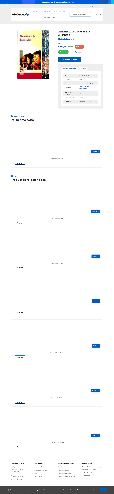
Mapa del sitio (86, 479)
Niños (55, 11)
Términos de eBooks (64, 473)
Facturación (85, 6)
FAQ (35, 473)
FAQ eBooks (38, 477)
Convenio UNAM (87, 472)
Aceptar (103, 490)
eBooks (62, 11)
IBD (54, 18)
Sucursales (76, 6)
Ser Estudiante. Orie (57, 308)
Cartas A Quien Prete (57, 353)
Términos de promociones (66, 477)
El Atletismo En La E (57, 263)
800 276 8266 (17, 479)
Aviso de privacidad (40, 470)
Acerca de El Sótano (40, 467)
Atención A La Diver (57, 158)
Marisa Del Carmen (66, 39)
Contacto (100, 6)
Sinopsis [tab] (83, 68)
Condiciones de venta (65, 467)
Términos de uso (63, 470)
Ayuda (93, 6)
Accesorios (46, 18)
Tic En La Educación (57, 397)
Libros (35, 11)
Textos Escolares (45, 11)
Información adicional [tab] (69, 68)
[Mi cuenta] (101, 14)
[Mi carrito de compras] (97, 14)
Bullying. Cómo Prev (57, 218)
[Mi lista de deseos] (93, 14)
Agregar (20, 163)
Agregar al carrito (71, 59)
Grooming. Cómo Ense (57, 442)
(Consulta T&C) (70, 2)
